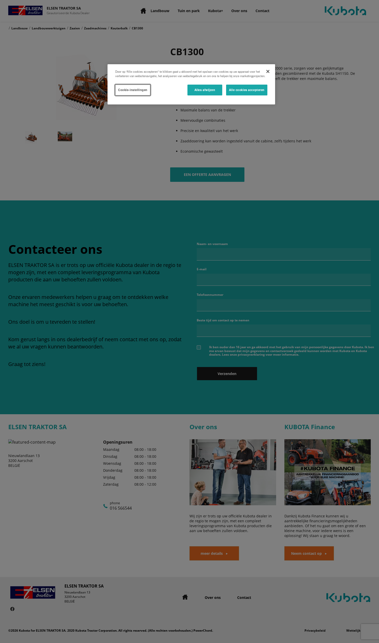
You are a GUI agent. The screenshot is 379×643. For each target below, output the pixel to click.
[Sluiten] (268, 71)
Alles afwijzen (204, 90)
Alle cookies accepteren (247, 90)
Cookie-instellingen (132, 90)
